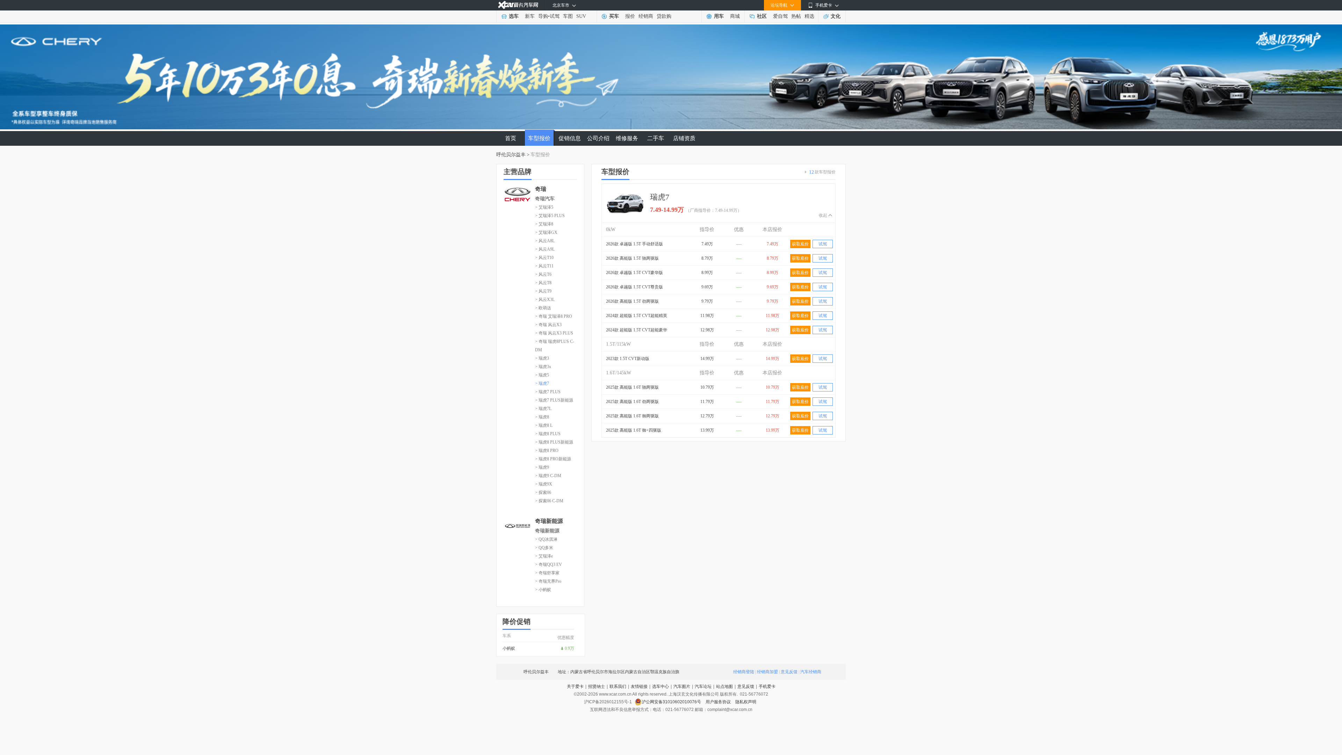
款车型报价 (822, 172)
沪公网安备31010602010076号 (672, 701)
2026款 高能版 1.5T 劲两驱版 (632, 301)
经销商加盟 (767, 671)
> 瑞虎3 (542, 358)
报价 (630, 16)
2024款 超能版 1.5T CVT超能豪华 (636, 330)
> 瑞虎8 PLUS (548, 433)
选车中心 (660, 686)
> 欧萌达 (543, 307)
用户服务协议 (719, 701)
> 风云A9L (545, 249)
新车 (530, 16)
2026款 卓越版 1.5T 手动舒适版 (634, 244)
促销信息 (569, 138)
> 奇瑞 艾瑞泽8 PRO (553, 316)
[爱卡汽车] (518, 5)
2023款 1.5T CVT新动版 (627, 358)
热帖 (796, 16)
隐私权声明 (745, 701)
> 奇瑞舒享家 (547, 572)
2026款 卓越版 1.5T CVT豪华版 (634, 272)
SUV (581, 16)
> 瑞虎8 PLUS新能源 (554, 442)
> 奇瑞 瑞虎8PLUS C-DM (554, 345)
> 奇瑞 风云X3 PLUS (554, 333)
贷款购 (664, 16)
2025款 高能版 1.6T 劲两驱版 (632, 401)
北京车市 (561, 5)
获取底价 (800, 244)
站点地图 (724, 686)
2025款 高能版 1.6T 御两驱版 (632, 416)
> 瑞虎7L (543, 408)
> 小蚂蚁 (543, 589)
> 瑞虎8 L (544, 425)
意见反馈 (789, 671)
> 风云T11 (544, 266)
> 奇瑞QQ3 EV (548, 564)
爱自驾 (780, 16)
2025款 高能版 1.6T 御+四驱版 (633, 430)
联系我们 (617, 686)
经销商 (645, 16)
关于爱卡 (575, 686)
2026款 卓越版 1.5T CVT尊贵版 (634, 287)
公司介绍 (598, 138)
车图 (568, 16)
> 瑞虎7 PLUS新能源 (554, 400)
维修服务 (627, 138)
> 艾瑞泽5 (544, 207)
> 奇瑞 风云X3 (548, 324)
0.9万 (569, 648)
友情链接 (639, 686)
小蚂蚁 (509, 648)
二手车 (655, 138)
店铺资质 (684, 138)
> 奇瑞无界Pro (548, 581)
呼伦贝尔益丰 (511, 154)
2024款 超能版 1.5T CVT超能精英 (636, 315)
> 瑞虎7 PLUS (548, 391)
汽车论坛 (703, 686)
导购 (543, 16)
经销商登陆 (743, 671)
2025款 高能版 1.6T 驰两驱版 (632, 387)
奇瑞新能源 (547, 530)
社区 (762, 16)
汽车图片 (681, 686)
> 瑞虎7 (542, 383)
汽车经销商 (810, 671)
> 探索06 (543, 492)
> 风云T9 (543, 291)
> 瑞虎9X (543, 484)
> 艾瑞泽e (544, 556)
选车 (514, 16)
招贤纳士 (596, 686)
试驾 (555, 16)
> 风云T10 (544, 257)
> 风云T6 (543, 274)
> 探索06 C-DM (549, 500)
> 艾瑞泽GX (546, 232)
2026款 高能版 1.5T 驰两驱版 (632, 258)
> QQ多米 (544, 547)
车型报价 (539, 138)
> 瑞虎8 (542, 417)
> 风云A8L (545, 240)
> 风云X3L (545, 299)
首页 (510, 138)
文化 (835, 16)
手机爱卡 (767, 686)
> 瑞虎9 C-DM (548, 475)
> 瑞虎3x (543, 366)
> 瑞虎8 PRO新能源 (553, 458)
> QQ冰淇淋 (546, 539)
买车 (614, 16)
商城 (735, 16)
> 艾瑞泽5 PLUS (550, 215)
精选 (809, 16)
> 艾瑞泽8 (544, 224)
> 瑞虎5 (542, 375)
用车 (719, 16)
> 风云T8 (543, 282)
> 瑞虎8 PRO (546, 450)
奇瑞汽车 (545, 198)
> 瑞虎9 (542, 467)
